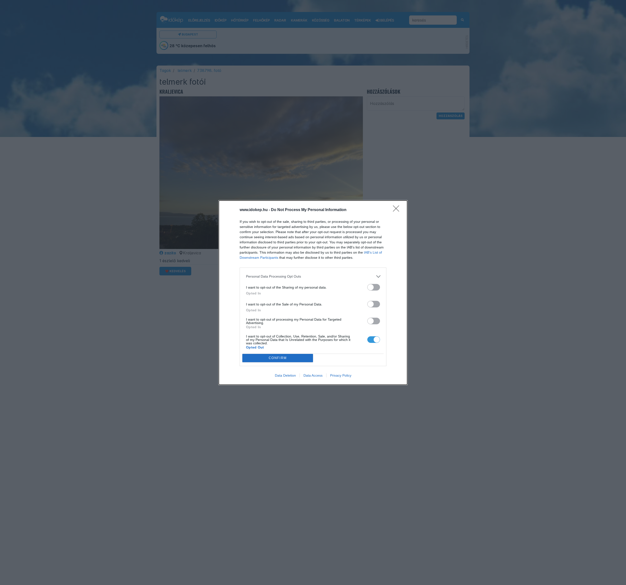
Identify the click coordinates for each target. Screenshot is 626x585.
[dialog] (313, 293)
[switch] (373, 287)
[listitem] (313, 276)
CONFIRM (278, 358)
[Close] (397, 210)
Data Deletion (285, 375)
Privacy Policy (340, 375)
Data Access (313, 375)
